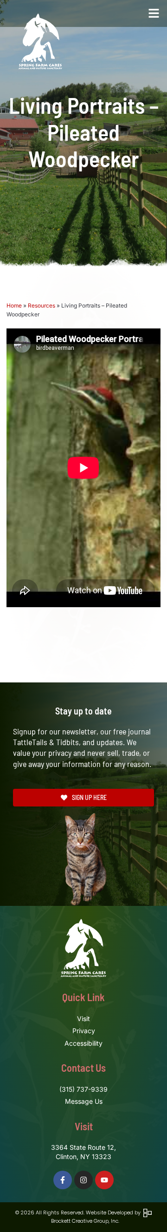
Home (14, 305)
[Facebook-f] (62, 1180)
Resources (41, 305)
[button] (154, 13)
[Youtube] (104, 1180)
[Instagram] (83, 1180)
